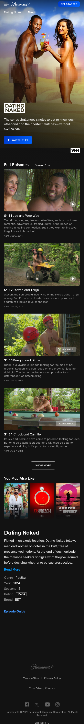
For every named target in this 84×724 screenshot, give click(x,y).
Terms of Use (31, 678)
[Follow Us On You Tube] (47, 704)
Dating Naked (13, 12)
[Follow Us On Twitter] (36, 704)
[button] (6, 5)
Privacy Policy (52, 678)
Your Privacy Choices (42, 688)
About (31, 12)
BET (18, 600)
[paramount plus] (20, 4)
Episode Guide (14, 611)
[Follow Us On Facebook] (27, 704)
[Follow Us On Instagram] (57, 704)
